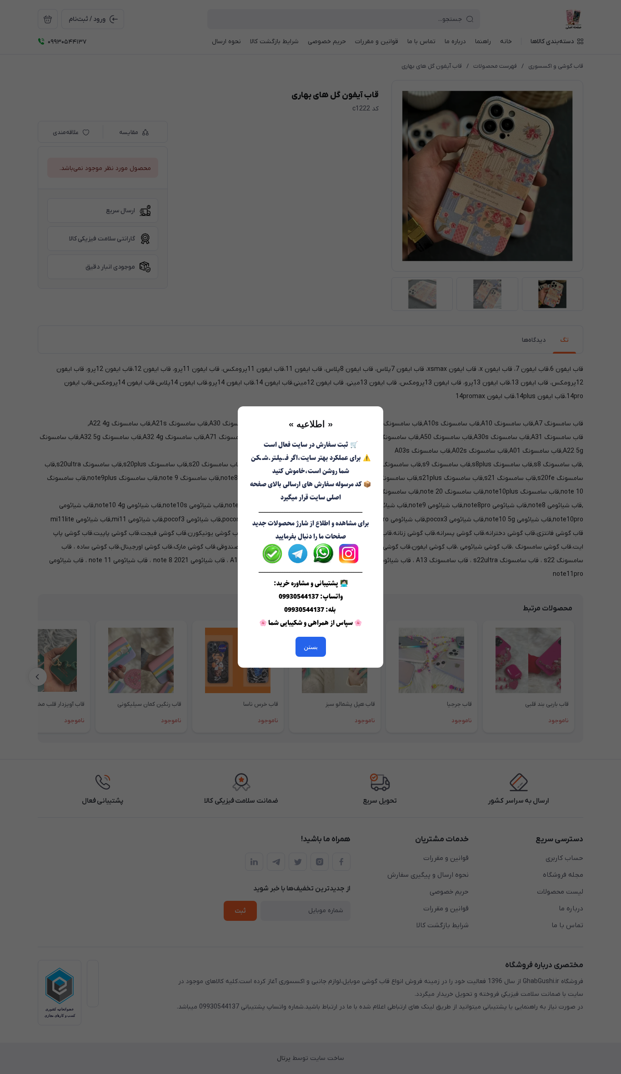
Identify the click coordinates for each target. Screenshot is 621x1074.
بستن (311, 646)
